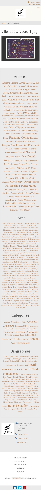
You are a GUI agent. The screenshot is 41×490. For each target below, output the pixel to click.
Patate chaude (33, 287)
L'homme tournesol (26, 255)
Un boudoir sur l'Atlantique (23, 298)
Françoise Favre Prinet (29, 393)
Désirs (11, 241)
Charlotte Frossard (19, 92)
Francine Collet (19, 137)
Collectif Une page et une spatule (13, 124)
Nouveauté (32, 331)
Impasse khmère (17, 248)
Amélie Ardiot (32, 82)
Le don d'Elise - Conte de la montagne (26, 269)
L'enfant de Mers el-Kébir (10, 255)
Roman (34, 338)
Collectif (32, 321)
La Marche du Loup (16, 260)
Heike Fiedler (11, 152)
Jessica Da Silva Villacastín (25, 160)
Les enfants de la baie (9, 275)
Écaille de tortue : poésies (31, 305)
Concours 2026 (8, 332)
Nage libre (5, 285)
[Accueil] (20, 13)
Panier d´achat (36, 4)
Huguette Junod (13, 156)
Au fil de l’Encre (18, 225)
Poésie (25, 339)
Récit (13, 343)
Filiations (6, 246)
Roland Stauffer (18, 405)
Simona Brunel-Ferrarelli (18, 196)
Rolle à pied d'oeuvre (31, 289)
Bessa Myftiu (27, 359)
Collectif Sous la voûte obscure (24, 118)
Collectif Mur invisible (27, 112)
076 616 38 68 (22, 438)
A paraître (7, 322)
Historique (20, 331)
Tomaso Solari (10, 206)
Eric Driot (26, 133)
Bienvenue (34, 228)
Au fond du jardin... (30, 225)
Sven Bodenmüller (27, 409)
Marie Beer (23, 168)
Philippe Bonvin (11, 189)
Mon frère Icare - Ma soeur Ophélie (22, 280)
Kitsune (23, 250)
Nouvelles (7, 339)
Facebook (15, 487)
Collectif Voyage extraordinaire (22, 127)
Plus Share (24, 487)
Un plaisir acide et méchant (21, 301)
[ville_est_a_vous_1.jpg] (20, 48)
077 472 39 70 (22, 434)
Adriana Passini (10, 82)
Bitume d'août (7, 230)
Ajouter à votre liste (35, 2)
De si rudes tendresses (27, 237)
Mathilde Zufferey (20, 174)
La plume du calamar (29, 264)
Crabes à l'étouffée (13, 234)
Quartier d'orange (18, 289)
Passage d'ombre (23, 287)
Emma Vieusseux (12, 133)
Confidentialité (20, 464)
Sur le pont (31, 296)
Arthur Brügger (23, 89)
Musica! (11, 282)
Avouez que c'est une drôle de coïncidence (16, 228)
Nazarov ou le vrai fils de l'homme (21, 285)
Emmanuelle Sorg (30, 130)
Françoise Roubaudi (27, 145)
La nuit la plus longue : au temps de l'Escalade (20, 263)
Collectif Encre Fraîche (11, 107)
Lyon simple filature (30, 278)
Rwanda (7, 291)
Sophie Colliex (24, 199)
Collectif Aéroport (31, 103)
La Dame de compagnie (15, 257)
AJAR (22, 82)
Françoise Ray (8, 145)
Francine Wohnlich (15, 393)
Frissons (12, 246)
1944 (3, 223)
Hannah (25, 246)
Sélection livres (20, 458)
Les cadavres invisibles (20, 273)
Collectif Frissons (11, 109)
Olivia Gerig (21, 178)
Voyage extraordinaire (15, 305)
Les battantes (7, 273)
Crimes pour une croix (27, 234)
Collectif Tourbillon (29, 121)
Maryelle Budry (9, 400)
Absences (10, 223)
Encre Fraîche (21, 442)
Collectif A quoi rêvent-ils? (16, 96)
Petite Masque (7, 289)
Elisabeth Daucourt (11, 130)
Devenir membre (20, 461)
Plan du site (20, 468)
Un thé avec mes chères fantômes (17, 303)
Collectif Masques (9, 113)
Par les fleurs (12, 287)
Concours (8, 325)
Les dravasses (33, 273)
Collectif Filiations (28, 106)
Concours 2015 (33, 326)
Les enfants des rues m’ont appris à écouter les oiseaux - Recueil (21, 276)
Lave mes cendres (29, 266)
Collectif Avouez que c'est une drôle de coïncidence (20, 369)
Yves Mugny (24, 209)
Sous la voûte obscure (17, 294)
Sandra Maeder (17, 193)
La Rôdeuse (19, 266)
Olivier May (16, 181)
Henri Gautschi (27, 152)
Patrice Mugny (28, 185)
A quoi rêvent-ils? (30, 223)
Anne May (10, 89)
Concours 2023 (31, 329)
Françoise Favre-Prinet (25, 141)
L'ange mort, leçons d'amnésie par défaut (23, 253)
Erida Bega (27, 391)
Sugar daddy (23, 296)
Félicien (19, 246)
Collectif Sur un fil (11, 121)
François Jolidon (12, 148)
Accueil (3, 23)
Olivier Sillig (12, 185)
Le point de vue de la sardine (12, 271)
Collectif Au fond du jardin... (14, 365)
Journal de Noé (28, 248)
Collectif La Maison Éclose (29, 110)
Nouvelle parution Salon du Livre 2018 (20, 335)
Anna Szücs (34, 86)
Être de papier (20, 307)
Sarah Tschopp (32, 193)
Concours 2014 (21, 326)
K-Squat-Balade (15, 250)
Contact (20, 471)
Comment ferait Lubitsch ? (24, 232)
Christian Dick (14, 361)
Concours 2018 (9, 329)
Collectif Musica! (7, 116)
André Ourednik (10, 86)
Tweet (19, 487)
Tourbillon (10, 298)
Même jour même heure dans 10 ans (26, 282)
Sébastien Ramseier (26, 202)
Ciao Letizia (17, 230)
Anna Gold (24, 86)
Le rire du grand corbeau (30, 271)
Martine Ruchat (20, 171)
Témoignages (23, 342)
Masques (7, 280)
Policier (17, 338)
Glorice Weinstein (28, 148)
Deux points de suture (18, 239)
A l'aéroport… (18, 223)
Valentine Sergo (26, 206)
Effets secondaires (20, 241)
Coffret (23, 322)
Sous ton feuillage (12, 296)
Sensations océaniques (25, 291)
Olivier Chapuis (8, 402)
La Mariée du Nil (29, 260)
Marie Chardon (33, 397)
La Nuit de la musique (21, 262)
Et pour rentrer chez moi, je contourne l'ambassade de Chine (21, 242)
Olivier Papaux (31, 181)
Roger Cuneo (24, 190)
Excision (33, 244)
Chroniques (15, 322)
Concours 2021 (20, 329)
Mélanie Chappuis (21, 400)
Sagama (13, 291)
